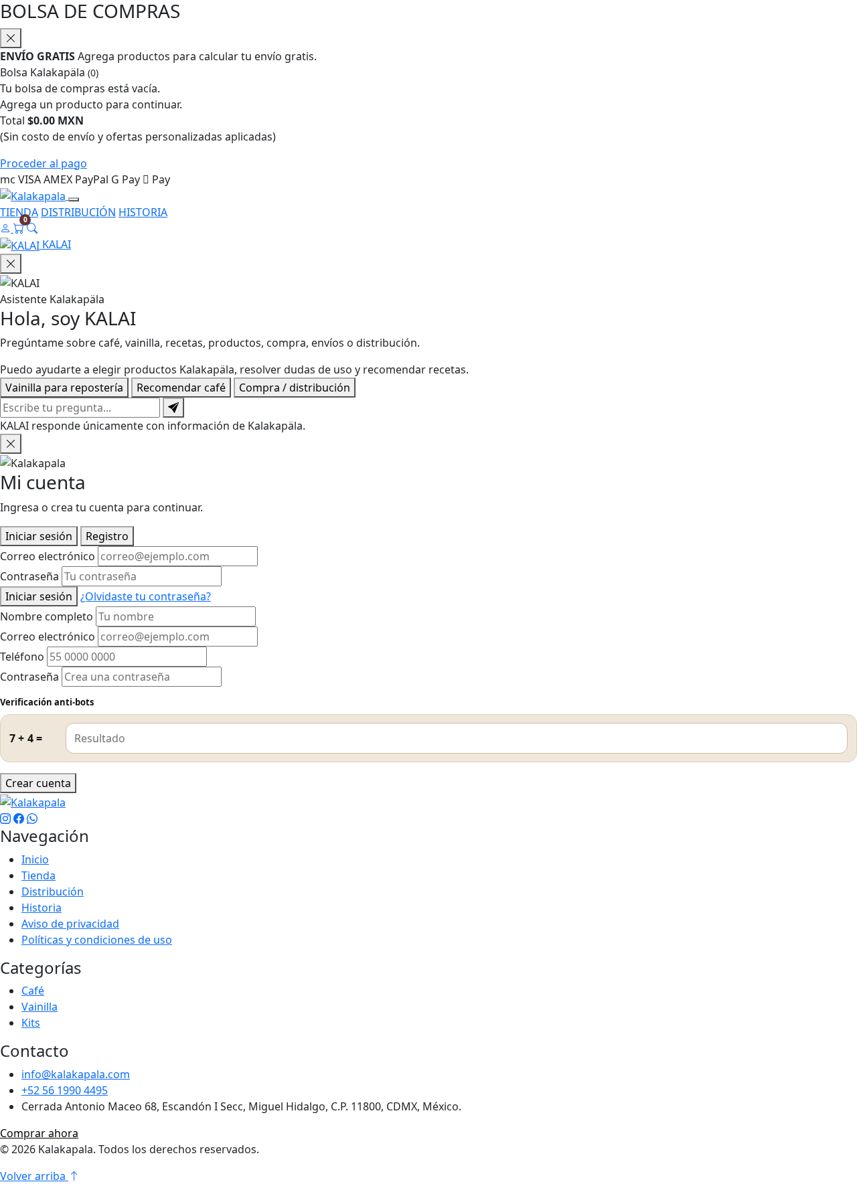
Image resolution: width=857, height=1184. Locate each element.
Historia (41, 907)
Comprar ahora (39, 1133)
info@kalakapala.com (75, 1074)
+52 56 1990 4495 (64, 1090)
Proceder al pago (43, 163)
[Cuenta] (6, 228)
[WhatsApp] (32, 818)
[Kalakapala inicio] (34, 195)
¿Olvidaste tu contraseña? (145, 596)
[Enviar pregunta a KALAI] (173, 408)
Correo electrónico (47, 556)
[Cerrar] (10, 444)
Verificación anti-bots (47, 702)
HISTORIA (143, 212)
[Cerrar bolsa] (10, 38)
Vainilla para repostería (64, 387)
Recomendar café (181, 387)
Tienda (38, 875)
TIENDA (19, 212)
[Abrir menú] (73, 199)
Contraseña (29, 576)
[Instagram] (5, 818)
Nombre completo (46, 616)
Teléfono (22, 656)
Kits (30, 1022)
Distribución (52, 891)
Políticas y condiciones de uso (96, 939)
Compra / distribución (294, 387)
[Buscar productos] (32, 228)
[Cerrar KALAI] (10, 264)
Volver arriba (34, 1176)
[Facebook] (18, 818)
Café (32, 990)
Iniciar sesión (38, 536)
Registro (107, 536)
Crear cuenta (38, 783)
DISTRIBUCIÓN (78, 212)
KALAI (55, 244)
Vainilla (39, 1006)
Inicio (35, 859)
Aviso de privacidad (70, 923)
